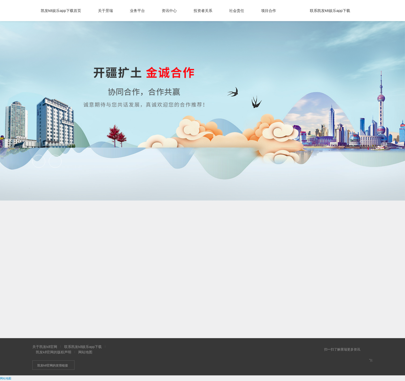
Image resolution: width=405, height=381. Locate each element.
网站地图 (85, 351)
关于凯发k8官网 (44, 346)
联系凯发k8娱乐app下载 (83, 346)
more (269, 205)
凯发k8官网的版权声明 (53, 351)
